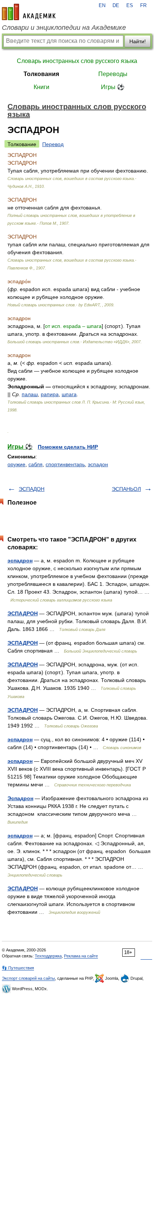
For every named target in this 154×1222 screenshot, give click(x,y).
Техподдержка (48, 956)
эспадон (98, 464)
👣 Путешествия (18, 968)
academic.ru (29, 12)
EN (102, 5)
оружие (16, 464)
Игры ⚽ (112, 87)
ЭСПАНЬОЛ (126, 489)
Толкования (41, 74)
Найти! (137, 41)
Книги (41, 87)
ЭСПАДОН (31, 489)
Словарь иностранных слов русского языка (77, 61)
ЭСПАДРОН (22, 613)
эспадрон (20, 560)
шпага (69, 394)
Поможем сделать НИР (68, 447)
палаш (30, 394)
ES (129, 5)
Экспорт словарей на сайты (28, 978)
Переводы (112, 74)
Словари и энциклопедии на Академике (64, 27)
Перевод (53, 144)
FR (143, 5)
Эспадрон (20, 798)
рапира (50, 394)
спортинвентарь (65, 464)
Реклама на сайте (81, 956)
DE (116, 5)
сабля (35, 464)
